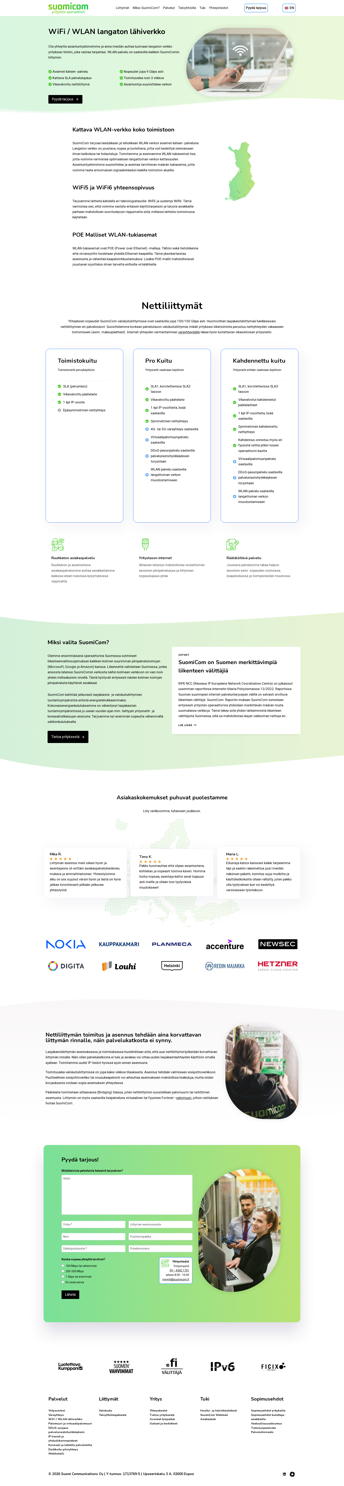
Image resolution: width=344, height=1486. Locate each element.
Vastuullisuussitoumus (266, 1423)
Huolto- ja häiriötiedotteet (218, 1410)
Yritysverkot (56, 1410)
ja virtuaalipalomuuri (70, 1423)
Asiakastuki (208, 1419)
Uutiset (183, 655)
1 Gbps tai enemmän (79, 1276)
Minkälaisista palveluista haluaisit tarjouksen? (92, 1170)
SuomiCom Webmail (214, 1415)
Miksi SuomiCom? (146, 8)
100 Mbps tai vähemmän (81, 1265)
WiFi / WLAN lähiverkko (65, 1419)
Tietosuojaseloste (263, 1428)
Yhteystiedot (218, 8)
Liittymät (122, 8)
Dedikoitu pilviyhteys (63, 1449)
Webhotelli (56, 1454)
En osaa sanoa (75, 1282)
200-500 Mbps (75, 1271)
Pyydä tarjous (256, 8)
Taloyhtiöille (187, 8)
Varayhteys (56, 1415)
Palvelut (169, 8)
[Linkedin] (284, 1474)
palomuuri (183, 1098)
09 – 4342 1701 (179, 1270)
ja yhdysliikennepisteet (62, 1438)
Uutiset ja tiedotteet (163, 1423)
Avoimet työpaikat (162, 1419)
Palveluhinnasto (262, 1432)
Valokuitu (105, 1410)
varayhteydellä (189, 332)
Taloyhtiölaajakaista (112, 1415)
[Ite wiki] (292, 1474)
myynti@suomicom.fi (175, 1279)
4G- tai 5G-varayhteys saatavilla (174, 429)
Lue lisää (187, 725)
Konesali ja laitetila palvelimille (70, 1445)
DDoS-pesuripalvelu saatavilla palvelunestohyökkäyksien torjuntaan (173, 455)
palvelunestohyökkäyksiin (66, 1430)
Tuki (202, 8)
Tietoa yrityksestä (162, 1415)
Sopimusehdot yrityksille (268, 1410)
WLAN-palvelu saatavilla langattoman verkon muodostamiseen (168, 474)
